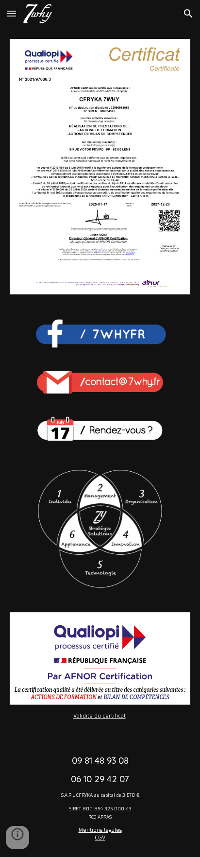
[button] (11, 13)
